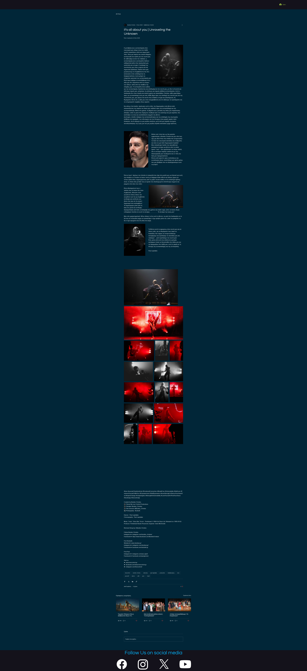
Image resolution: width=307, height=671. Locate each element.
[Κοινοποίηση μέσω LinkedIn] (132, 581)
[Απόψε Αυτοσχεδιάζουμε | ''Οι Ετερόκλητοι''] (179, 604)
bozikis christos (136, 572)
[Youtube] (185, 664)
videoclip (145, 572)
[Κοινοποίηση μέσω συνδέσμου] (136, 581)
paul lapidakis (153, 572)
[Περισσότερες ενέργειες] (182, 25)
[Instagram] (143, 664)
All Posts (118, 14)
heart (148, 576)
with (138, 576)
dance (133, 576)
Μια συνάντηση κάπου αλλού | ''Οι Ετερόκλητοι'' (153, 615)
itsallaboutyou (171, 572)
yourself (127, 576)
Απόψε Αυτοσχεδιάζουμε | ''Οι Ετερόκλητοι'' (179, 615)
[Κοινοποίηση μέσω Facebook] (124, 581)
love (178, 572)
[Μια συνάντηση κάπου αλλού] (153, 604)
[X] (164, 664)
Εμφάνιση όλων (187, 595)
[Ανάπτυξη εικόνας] (151, 287)
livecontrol (127, 572)
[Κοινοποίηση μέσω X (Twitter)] (128, 581)
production (162, 572)
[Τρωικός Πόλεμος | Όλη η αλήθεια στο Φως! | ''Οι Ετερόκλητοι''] (127, 604)
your (143, 576)
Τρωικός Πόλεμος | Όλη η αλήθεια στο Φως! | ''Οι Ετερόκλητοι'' (126, 615)
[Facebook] (122, 664)
